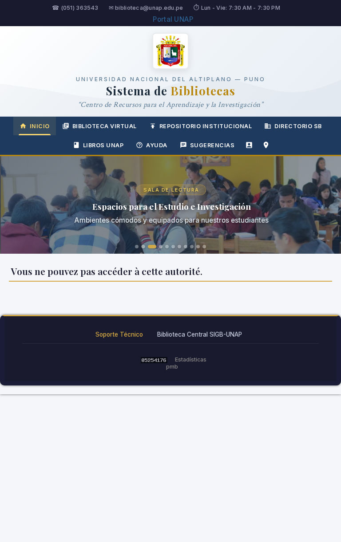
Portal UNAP (173, 19)
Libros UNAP (103, 145)
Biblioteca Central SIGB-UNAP (199, 334)
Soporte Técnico (119, 334)
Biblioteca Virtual (104, 126)
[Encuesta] (249, 145)
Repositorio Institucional (205, 126)
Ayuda (156, 145)
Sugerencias (212, 145)
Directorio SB (298, 126)
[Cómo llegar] (266, 145)
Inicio (40, 126)
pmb (172, 366)
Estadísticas (190, 359)
